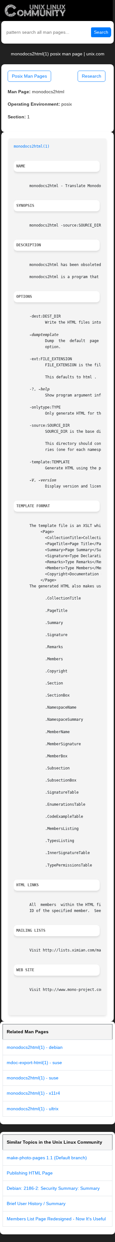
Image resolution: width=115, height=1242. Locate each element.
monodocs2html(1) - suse (32, 1077)
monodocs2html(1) (32, 146)
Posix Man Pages (29, 76)
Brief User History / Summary (36, 1203)
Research (91, 76)
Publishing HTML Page (30, 1172)
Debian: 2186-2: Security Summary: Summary (53, 1188)
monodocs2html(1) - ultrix (32, 1108)
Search (101, 32)
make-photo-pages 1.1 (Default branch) (47, 1157)
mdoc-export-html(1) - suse (34, 1062)
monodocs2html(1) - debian (35, 1047)
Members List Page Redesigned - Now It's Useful (56, 1218)
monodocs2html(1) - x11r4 (33, 1093)
